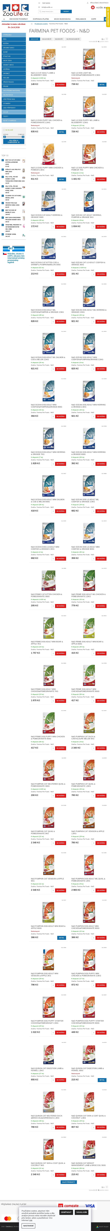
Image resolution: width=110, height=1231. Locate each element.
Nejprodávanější (72, 39)
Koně (5, 52)
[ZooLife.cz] (19, 10)
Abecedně (34, 39)
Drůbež (6, 73)
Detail (102, 84)
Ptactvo (6, 56)
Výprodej (7, 35)
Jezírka (6, 69)
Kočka (6, 43)
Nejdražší (59, 39)
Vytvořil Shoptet (103, 1226)
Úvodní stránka (4, 19)
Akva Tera (7, 60)
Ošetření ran (9, 99)
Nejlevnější (46, 39)
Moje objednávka (62, 19)
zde (30, 1220)
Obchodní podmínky (18, 19)
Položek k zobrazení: (14, 141)
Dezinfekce (8, 95)
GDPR (93, 19)
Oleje (5, 112)
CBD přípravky (9, 108)
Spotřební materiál (11, 90)
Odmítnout (66, 1212)
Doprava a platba (41, 19)
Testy (5, 116)
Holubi (6, 78)
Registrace (104, 3)
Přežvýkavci (8, 82)
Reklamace (81, 19)
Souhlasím (81, 1212)
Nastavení (28, 1226)
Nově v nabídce (9, 120)
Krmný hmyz (8, 65)
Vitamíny (7, 103)
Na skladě (9, 130)
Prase (5, 86)
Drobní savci (8, 48)
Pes (4, 39)
